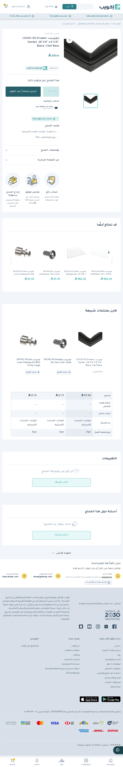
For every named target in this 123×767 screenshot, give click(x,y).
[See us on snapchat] (83, 627)
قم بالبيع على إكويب (30, 646)
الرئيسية (110, 765)
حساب (37, 765)
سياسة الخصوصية (71, 664)
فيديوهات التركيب (113, 682)
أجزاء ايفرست (68, 24)
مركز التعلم (116, 687)
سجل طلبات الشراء (111, 650)
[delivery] (32, 180)
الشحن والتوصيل (113, 660)
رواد (61, 765)
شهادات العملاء (72, 650)
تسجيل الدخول (18, 6)
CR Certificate (73, 673)
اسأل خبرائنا (61, 535)
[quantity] (51, 92)
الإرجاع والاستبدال (112, 678)
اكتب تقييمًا (61, 482)
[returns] (12, 180)
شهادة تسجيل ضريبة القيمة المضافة (62, 669)
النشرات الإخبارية (72, 660)
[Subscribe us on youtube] (91, 627)
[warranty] (51, 180)
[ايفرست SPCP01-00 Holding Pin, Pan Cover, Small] (49, 261)
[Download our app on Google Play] (111, 700)
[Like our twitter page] (108, 627)
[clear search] (78, 7)
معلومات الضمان (113, 669)
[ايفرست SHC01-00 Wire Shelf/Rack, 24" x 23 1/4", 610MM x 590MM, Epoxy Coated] (101, 261)
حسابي (117, 646)
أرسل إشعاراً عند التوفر (23, 91)
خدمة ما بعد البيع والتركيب (109, 673)
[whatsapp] (118, 750)
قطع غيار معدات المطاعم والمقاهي (94, 24)
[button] (32, 150)
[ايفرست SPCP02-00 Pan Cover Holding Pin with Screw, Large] (23, 261)
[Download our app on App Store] (89, 700)
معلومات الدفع (114, 664)
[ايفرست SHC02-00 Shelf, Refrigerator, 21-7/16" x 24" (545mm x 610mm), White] (75, 261)
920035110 (107, 577)
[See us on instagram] (100, 627)
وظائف (76, 655)
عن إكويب (75, 646)
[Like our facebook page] (116, 627)
